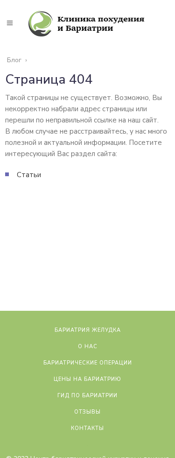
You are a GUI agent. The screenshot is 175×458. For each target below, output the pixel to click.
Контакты (87, 428)
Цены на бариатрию (87, 379)
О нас (88, 346)
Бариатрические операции (87, 362)
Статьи (29, 174)
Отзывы (87, 411)
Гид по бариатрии (87, 395)
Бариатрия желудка (88, 330)
